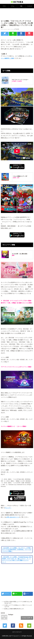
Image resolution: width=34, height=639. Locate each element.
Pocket (29, 34)
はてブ (21, 34)
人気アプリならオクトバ (14, 636)
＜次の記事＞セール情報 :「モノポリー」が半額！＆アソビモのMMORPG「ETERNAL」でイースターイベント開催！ (17, 549)
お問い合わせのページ (12, 517)
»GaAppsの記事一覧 (27, 617)
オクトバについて (17, 632)
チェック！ (8, 507)
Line (13, 34)
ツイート (5, 34)
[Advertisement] (17, 14)
